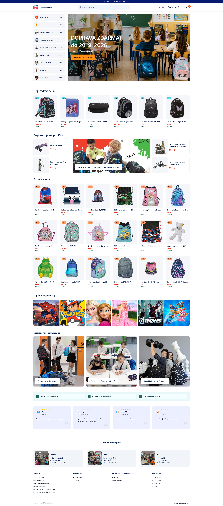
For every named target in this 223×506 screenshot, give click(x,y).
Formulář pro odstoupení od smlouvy (44, 492)
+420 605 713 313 (47, 7)
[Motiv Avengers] (150, 313)
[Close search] (127, 7)
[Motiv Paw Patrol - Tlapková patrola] (177, 313)
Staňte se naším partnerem (41, 483)
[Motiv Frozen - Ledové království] (98, 313)
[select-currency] (163, 7)
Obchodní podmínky (39, 486)
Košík (186, 7)
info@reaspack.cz (38, 480)
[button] (45, 111)
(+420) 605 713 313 (39, 477)
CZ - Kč (158, 7)
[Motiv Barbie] (124, 313)
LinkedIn (78, 480)
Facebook (79, 477)
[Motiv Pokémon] (72, 313)
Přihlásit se (172, 7)
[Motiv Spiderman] (46, 313)
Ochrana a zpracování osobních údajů (44, 489)
